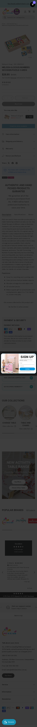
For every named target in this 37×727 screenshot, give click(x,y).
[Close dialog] (34, 355)
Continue (27, 369)
